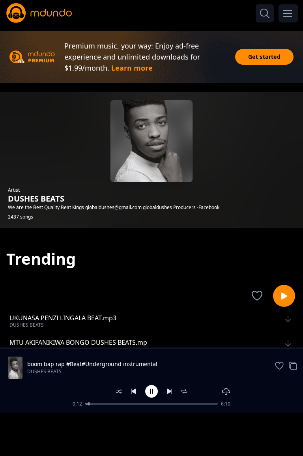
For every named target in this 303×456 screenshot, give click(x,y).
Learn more (132, 68)
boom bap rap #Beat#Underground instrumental (92, 364)
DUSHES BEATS (44, 371)
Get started (264, 56)
